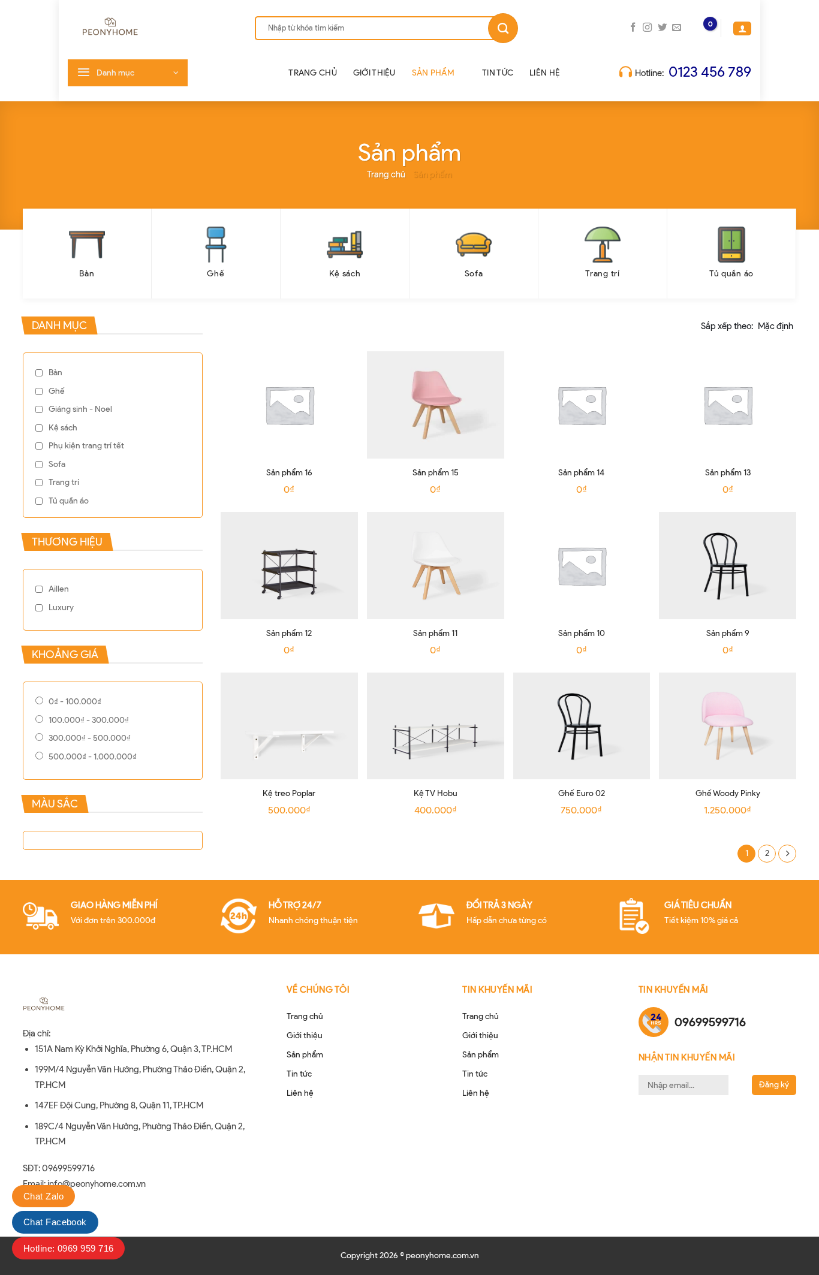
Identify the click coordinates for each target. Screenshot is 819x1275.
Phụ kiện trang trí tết (86, 446)
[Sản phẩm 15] (435, 405)
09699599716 (710, 1022)
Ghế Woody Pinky (727, 793)
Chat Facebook (55, 1222)
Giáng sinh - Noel (80, 409)
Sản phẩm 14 (581, 473)
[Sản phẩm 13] (727, 405)
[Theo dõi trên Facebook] (632, 28)
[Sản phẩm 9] (727, 565)
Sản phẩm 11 (435, 633)
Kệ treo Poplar (289, 793)
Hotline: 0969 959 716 (68, 1248)
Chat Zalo (43, 1196)
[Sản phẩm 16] (289, 405)
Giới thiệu (374, 73)
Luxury (61, 607)
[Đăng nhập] (742, 28)
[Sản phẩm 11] (435, 565)
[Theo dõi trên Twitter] (662, 28)
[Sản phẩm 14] (582, 405)
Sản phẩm (433, 73)
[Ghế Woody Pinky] (727, 726)
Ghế (57, 391)
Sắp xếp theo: (747, 326)
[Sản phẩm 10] (582, 565)
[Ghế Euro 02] (582, 726)
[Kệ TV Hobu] (435, 726)
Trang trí (64, 482)
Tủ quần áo (69, 501)
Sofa (57, 464)
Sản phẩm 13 (728, 473)
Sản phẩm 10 (581, 633)
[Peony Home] (146, 28)
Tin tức (497, 73)
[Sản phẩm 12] (289, 565)
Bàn (55, 372)
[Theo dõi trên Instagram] (647, 28)
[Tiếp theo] (787, 854)
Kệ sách (63, 428)
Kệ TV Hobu (435, 793)
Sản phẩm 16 (289, 473)
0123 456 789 (710, 71)
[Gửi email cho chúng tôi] (676, 28)
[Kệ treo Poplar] (289, 726)
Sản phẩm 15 (435, 473)
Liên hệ (544, 73)
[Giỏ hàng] (699, 28)
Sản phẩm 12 (289, 633)
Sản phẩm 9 (727, 633)
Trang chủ (312, 73)
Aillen (59, 589)
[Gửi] (503, 28)
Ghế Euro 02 (581, 793)
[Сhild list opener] (186, 406)
